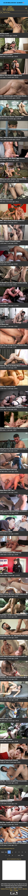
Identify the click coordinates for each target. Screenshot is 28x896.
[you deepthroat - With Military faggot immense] (14, 149)
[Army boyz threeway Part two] (14, 378)
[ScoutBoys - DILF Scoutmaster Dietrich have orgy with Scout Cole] (14, 668)
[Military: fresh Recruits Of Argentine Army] (14, 66)
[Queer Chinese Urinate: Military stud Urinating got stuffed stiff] (14, 834)
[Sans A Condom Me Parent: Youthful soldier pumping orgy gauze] (14, 585)
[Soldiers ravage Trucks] (14, 710)
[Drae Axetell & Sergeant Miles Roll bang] (14, 544)
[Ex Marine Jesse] (14, 315)
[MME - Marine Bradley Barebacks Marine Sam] (14, 212)
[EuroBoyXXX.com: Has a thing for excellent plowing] (14, 274)
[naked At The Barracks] (14, 793)
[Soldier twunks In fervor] (14, 46)
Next (22, 855)
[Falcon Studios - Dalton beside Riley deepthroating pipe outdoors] (14, 689)
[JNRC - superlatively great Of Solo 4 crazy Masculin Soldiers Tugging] (14, 87)
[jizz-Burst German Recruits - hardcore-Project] (14, 108)
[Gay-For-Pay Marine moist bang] (14, 461)
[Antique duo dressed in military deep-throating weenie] (14, 419)
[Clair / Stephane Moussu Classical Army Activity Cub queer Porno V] (14, 129)
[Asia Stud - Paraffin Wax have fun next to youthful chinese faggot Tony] (14, 814)
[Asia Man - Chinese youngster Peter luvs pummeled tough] (14, 772)
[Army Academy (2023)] (14, 523)
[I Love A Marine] (14, 295)
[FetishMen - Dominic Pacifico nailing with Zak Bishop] (14, 398)
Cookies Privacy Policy (6, 889)
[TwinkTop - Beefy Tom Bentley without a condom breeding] (14, 357)
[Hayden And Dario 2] (14, 253)
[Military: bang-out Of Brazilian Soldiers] (14, 232)
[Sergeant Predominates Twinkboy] (14, 751)
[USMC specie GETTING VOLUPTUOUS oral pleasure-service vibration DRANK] (14, 502)
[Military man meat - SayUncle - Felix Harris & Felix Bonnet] (14, 170)
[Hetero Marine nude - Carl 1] (14, 481)
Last (19, 855)
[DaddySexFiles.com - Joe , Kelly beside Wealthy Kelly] (14, 627)
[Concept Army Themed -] (14, 731)
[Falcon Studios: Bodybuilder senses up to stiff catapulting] (14, 647)
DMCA (15, 889)
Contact (16, 890)
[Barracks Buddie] (14, 25)
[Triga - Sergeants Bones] (14, 564)
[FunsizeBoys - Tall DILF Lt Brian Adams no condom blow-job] (14, 606)
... (15, 855)
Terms (19, 889)
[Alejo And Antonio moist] (14, 191)
